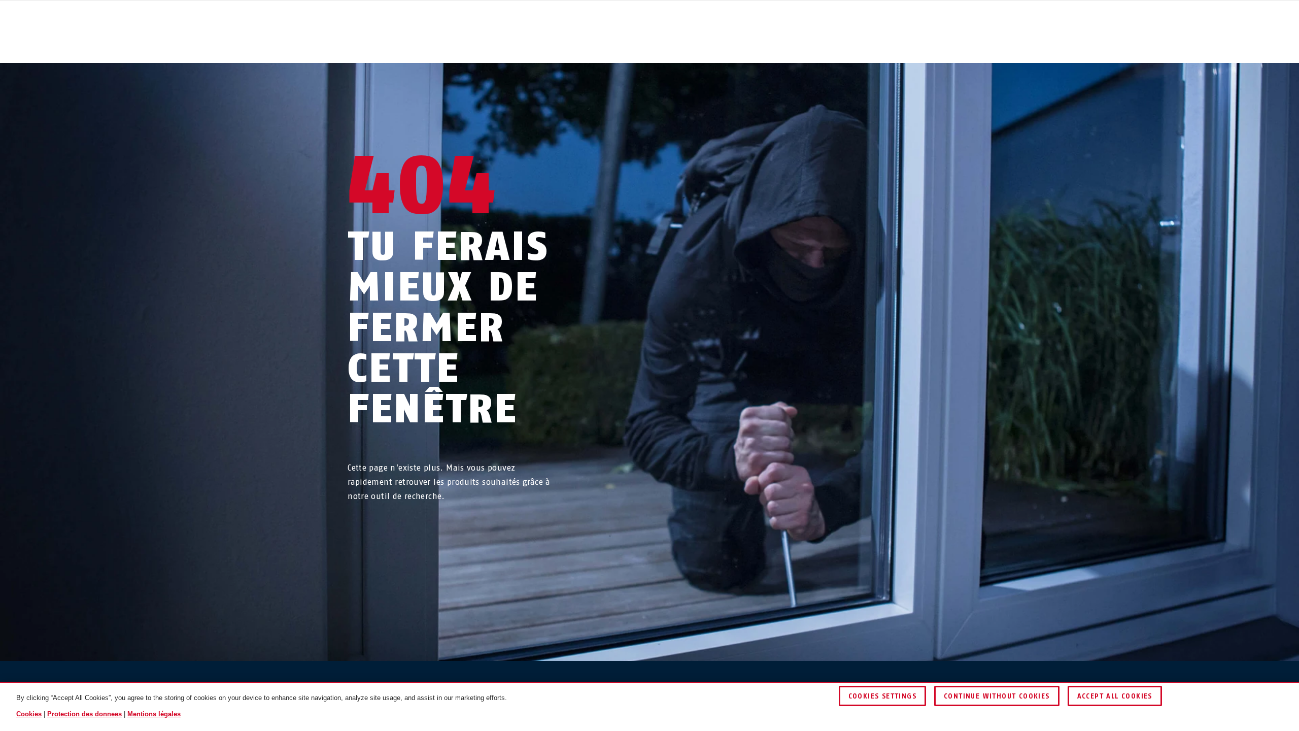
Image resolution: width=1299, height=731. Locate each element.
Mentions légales (154, 714)
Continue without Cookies (997, 696)
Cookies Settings (882, 696)
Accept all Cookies (1114, 696)
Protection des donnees (84, 714)
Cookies (29, 714)
